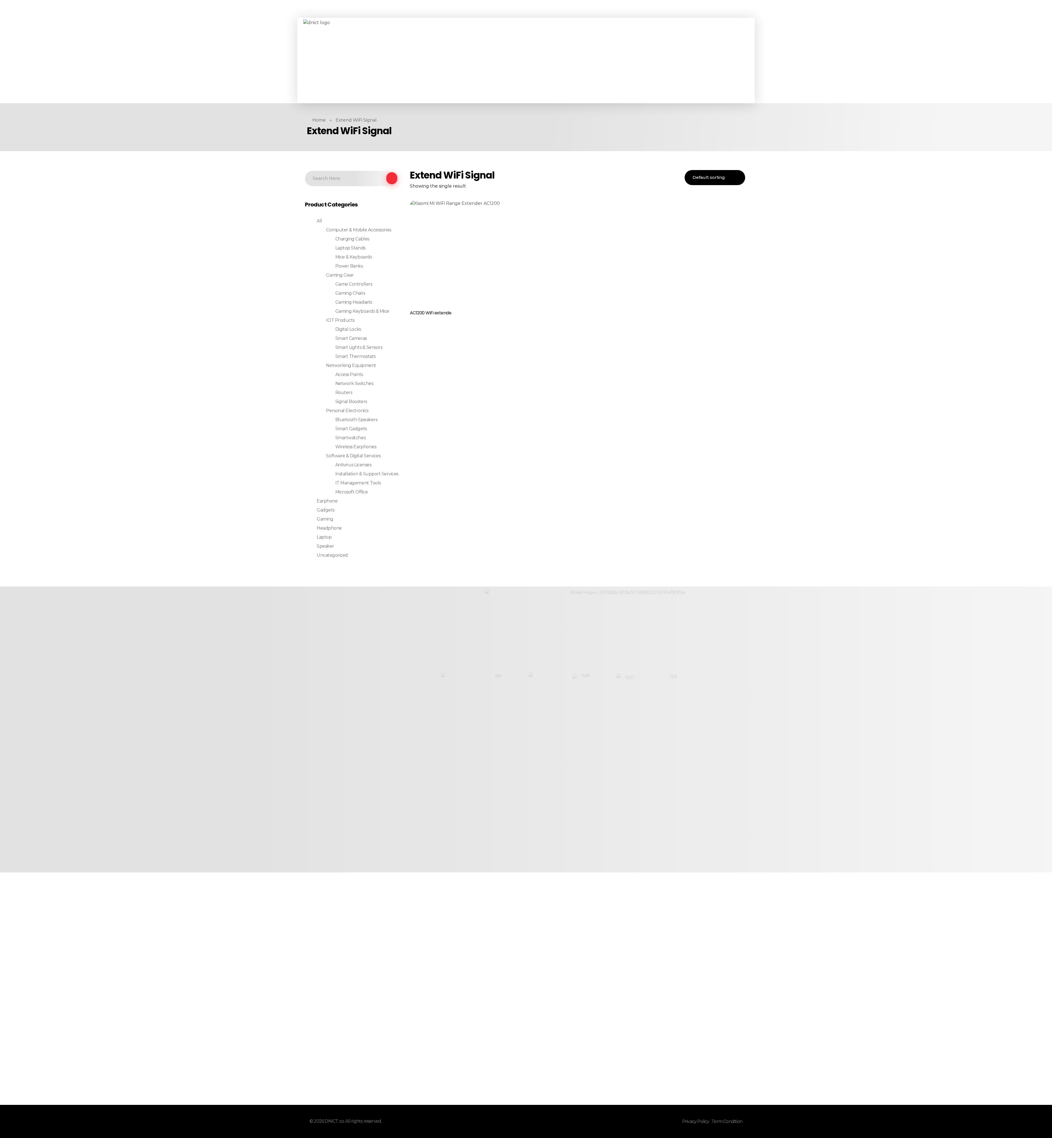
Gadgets (326, 510)
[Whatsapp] (422, 60)
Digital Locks (348, 329)
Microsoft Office (351, 492)
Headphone (329, 528)
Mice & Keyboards (353, 257)
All (319, 220)
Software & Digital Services (353, 455)
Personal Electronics (347, 410)
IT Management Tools (358, 482)
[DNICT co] (344, 60)
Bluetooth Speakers (356, 419)
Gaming (325, 519)
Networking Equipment (351, 365)
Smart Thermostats (355, 356)
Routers (343, 392)
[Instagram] (415, 60)
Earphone (327, 501)
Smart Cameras (351, 338)
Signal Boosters (351, 401)
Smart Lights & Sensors (358, 347)
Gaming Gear (340, 275)
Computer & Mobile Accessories (358, 229)
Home (319, 120)
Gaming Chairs (350, 293)
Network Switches (354, 383)
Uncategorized (332, 555)
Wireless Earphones (355, 446)
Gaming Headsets (353, 302)
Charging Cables (352, 239)
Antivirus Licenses (353, 464)
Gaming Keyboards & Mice (362, 311)
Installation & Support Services (366, 473)
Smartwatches (350, 437)
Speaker (325, 546)
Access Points (349, 374)
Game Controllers (353, 284)
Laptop (324, 537)
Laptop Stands (350, 248)
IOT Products (340, 320)
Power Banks (349, 266)
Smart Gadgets (351, 428)
